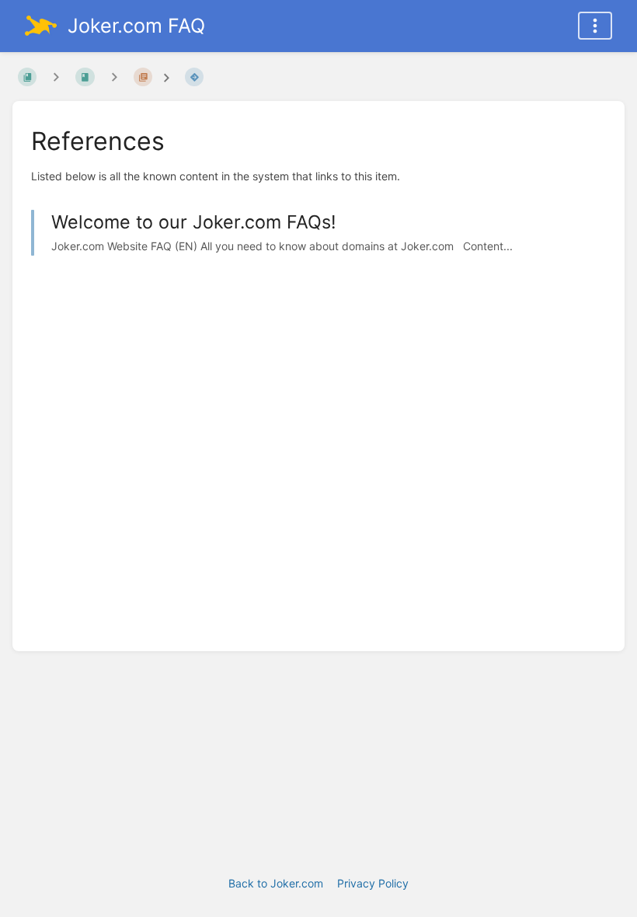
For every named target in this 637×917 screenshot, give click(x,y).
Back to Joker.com (275, 883)
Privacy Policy (373, 883)
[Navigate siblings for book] (56, 76)
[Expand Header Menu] (595, 26)
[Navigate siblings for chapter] (114, 76)
